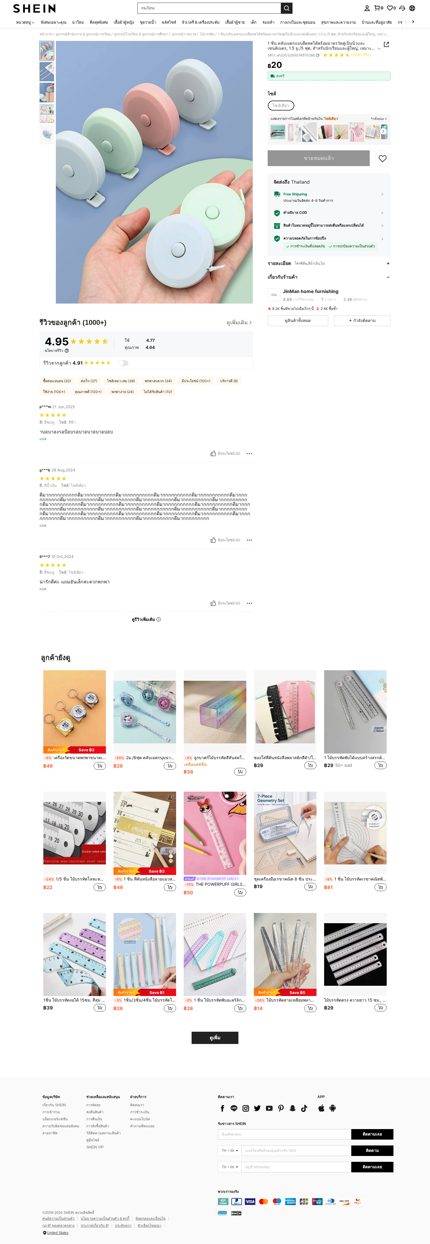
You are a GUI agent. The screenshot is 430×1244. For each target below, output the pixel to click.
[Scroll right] (413, 22)
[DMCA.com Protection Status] (236, 1213)
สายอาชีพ (49, 1133)
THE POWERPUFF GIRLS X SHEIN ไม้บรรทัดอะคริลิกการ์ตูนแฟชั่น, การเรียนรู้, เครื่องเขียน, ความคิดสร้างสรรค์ (215, 884)
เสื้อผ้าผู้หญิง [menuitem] (124, 22)
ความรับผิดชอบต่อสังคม (60, 1126)
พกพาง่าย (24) (122, 392)
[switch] (123, 363)
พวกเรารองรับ (228, 1192)
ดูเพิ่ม (215, 1037)
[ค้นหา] (287, 8)
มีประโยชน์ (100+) (196, 381)
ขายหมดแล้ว (319, 158)
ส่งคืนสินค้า (95, 1112)
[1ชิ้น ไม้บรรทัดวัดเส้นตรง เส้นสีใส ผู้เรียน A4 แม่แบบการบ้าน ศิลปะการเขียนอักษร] (309, 132)
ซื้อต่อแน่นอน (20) (57, 381)
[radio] (281, 106)
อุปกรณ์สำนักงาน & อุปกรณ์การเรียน (83, 34)
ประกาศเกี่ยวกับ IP (95, 1226)
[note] (74, 750)
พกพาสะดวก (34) (158, 381)
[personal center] (367, 8)
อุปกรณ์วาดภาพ (184, 34)
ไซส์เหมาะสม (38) (121, 381)
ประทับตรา (123, 1226)
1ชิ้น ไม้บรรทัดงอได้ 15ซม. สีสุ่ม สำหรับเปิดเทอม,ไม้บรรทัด (74, 1000)
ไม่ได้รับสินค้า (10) (158, 392)
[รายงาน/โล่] (249, 453)
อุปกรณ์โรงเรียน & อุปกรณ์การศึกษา (141, 34)
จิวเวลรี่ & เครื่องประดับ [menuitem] (200, 22)
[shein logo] (34, 8)
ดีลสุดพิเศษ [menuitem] (99, 22)
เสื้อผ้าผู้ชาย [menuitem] (235, 22)
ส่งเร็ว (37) (89, 381)
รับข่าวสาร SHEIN (232, 1124)
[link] (378, 7)
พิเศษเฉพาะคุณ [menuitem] (53, 22)
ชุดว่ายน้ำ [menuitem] (148, 22)
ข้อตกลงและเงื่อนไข (150, 1219)
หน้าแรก (45, 34)
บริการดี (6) (229, 381)
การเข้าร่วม (51, 1112)
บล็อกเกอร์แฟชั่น (55, 1119)
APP (321, 1097)
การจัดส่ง (93, 1105)
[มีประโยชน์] (213, 453)
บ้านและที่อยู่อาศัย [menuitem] (377, 22)
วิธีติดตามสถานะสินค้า (103, 1133)
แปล (42, 439)
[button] (402, 8)
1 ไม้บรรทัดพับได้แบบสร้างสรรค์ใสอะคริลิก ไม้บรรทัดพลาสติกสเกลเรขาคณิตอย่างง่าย (355, 757)
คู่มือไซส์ (92, 1140)
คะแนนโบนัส (140, 1119)
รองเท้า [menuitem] (268, 22)
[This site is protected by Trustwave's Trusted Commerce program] (222, 1213)
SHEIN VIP (95, 1147)
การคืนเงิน (94, 1119)
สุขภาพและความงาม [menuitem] (338, 22)
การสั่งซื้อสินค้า (97, 1126)
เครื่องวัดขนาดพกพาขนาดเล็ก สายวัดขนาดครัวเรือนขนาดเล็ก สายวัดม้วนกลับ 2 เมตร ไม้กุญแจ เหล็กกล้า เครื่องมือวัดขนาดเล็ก (75, 757)
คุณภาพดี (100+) (88, 392)
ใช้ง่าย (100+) (54, 392)
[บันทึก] (383, 158)
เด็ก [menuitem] (254, 22)
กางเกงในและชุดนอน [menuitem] (297, 22)
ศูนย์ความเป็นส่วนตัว (58, 1219)
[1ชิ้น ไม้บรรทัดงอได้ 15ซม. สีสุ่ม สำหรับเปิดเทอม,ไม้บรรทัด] (74, 954)
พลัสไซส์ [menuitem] (169, 22)
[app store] (321, 1111)
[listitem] (278, 132)
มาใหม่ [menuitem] (78, 22)
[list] (265, 1108)
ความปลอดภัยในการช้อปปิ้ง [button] (304, 238)
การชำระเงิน (139, 1112)
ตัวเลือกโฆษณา (149, 1226)
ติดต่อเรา (137, 1105)
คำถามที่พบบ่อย (142, 1126)
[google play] (332, 1111)
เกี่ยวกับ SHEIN (54, 1105)
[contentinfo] (305, 1201)
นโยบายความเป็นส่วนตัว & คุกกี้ (105, 1219)
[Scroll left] (406, 22)
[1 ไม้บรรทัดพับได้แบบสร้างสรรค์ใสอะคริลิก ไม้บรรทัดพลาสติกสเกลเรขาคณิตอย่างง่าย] (355, 712)
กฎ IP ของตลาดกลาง (58, 1226)
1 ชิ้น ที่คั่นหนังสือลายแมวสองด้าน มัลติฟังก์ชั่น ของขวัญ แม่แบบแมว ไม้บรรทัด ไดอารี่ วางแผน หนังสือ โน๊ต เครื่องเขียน (145, 879)
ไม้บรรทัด (207, 34)
